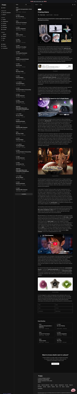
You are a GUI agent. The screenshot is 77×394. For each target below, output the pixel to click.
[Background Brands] (24, 121)
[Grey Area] (64, 341)
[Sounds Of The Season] (46, 334)
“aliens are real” (67, 48)
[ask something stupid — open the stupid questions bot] (73, 390)
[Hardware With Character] (24, 127)
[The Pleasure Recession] (24, 53)
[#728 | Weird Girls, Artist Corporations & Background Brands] (24, 108)
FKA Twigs (65, 217)
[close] (76, 1)
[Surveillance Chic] (24, 102)
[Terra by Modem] (71, 279)
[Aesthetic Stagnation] (64, 334)
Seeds (39, 9)
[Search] (75, 5)
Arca (71, 217)
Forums (20, 113)
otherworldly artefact (67, 270)
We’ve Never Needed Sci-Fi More (45, 209)
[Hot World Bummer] (24, 96)
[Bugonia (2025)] (71, 149)
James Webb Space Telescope (49, 77)
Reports (20, 144)
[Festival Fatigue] (24, 77)
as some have (54, 202)
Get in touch (55, 363)
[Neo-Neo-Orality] (24, 71)
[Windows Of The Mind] (24, 47)
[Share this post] (72, 15)
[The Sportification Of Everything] (24, 89)
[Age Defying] (24, 65)
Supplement (18, 106)
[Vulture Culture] (46, 341)
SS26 (43, 227)
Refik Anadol (51, 221)
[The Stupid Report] (24, 83)
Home (36, 4)
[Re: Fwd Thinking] (64, 326)
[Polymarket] (71, 65)
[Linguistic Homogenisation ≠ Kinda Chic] (46, 326)
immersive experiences (53, 269)
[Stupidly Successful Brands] (24, 59)
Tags (41, 4)
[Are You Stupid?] (24, 115)
